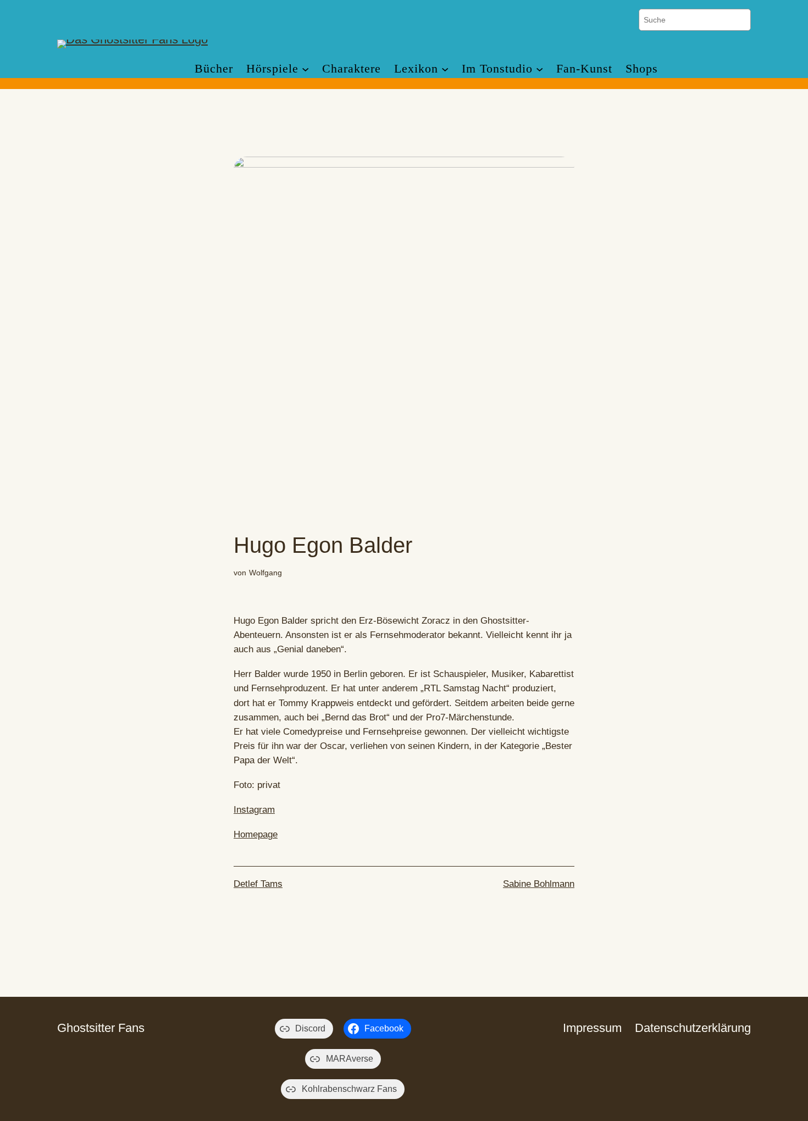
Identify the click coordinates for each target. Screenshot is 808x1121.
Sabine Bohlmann (538, 884)
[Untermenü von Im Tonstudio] (539, 68)
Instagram (254, 809)
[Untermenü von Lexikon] (445, 68)
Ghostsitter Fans (101, 1028)
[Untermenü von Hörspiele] (305, 68)
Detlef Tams (258, 884)
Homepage (256, 834)
